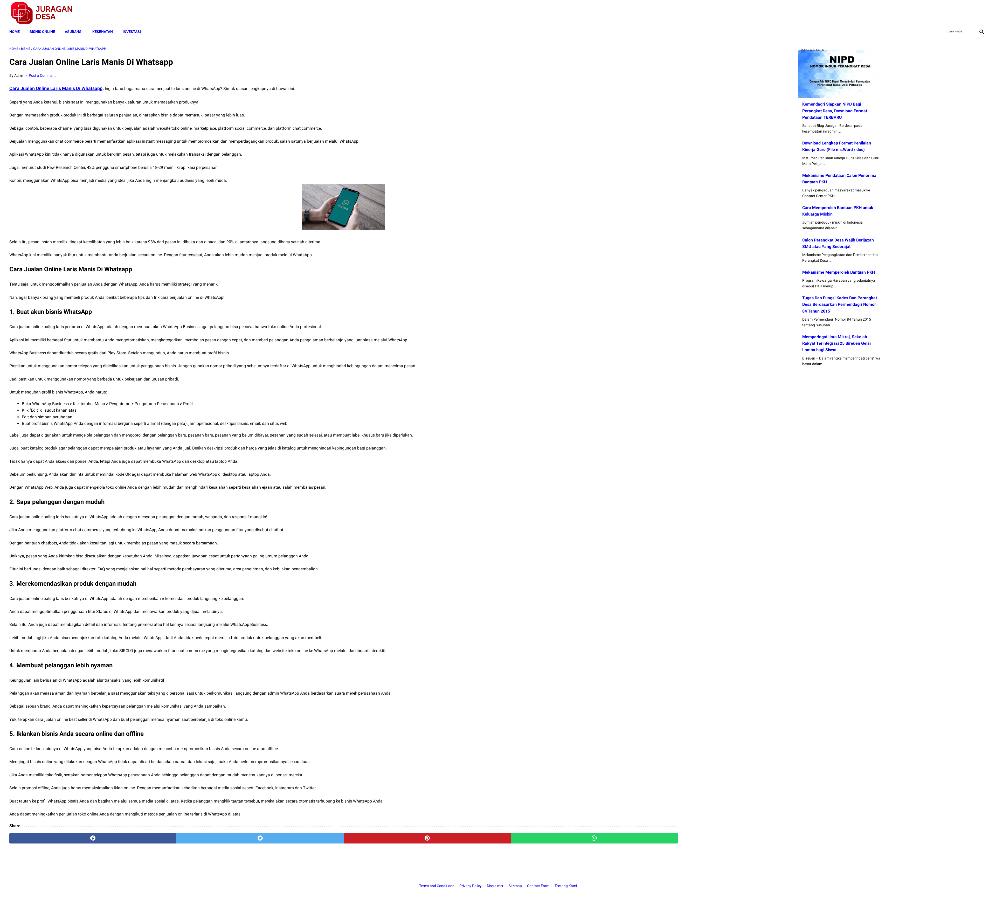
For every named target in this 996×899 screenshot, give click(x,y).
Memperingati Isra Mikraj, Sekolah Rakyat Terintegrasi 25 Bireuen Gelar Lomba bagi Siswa (836, 343)
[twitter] (956, 13)
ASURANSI (73, 32)
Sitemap (515, 886)
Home (14, 32)
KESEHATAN (102, 32)
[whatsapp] (594, 838)
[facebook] (944, 13)
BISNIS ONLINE (42, 32)
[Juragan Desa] (45, 13)
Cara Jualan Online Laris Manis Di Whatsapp (55, 88)
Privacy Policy (470, 886)
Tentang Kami (566, 886)
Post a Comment (42, 75)
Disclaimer (495, 886)
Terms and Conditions (436, 886)
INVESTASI (132, 32)
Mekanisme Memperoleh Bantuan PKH (838, 272)
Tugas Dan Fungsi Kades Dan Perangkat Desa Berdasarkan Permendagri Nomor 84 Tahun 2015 (839, 304)
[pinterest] (427, 838)
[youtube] (968, 13)
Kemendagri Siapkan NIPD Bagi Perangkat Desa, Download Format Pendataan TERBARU (834, 111)
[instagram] (981, 13)
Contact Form (538, 886)
